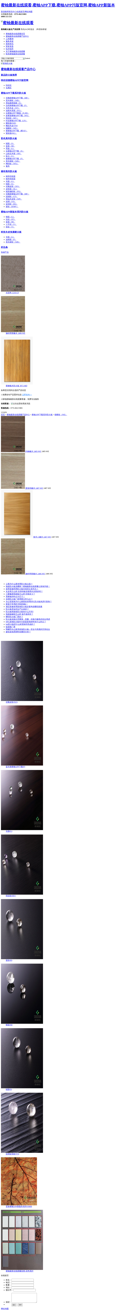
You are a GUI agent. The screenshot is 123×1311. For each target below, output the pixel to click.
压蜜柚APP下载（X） (15, 151)
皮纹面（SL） (12, 189)
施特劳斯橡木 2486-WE (15, 333)
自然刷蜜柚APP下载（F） (17, 105)
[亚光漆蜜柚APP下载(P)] (22, 765)
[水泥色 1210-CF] (13, 291)
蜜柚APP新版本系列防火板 (14, 211)
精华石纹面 (10, 176)
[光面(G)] (22, 829)
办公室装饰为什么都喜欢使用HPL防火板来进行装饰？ (29, 602)
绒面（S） (10, 143)
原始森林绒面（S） (14, 103)
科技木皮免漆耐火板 (11, 232)
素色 (8, 166)
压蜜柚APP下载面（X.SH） (17, 113)
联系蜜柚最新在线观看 (15, 54)
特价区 (9, 85)
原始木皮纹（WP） (14, 199)
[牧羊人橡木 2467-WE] (17, 537)
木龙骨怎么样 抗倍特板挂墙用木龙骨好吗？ (24, 591)
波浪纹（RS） (12, 204)
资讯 (3, 579)
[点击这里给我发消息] (20, 404)
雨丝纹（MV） (12, 118)
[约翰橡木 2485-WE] (13, 451)
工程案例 (9, 39)
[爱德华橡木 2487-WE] (13, 488)
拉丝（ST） (11, 219)
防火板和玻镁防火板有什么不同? (20, 612)
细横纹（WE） (12, 128)
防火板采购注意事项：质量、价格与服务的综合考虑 (28, 619)
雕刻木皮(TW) (12, 126)
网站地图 (28, 12)
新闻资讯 (9, 44)
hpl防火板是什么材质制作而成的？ (20, 624)
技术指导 (9, 49)
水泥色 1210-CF (12, 293)
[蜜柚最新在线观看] (17, 23)
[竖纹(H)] (22, 958)
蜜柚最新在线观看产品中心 (17, 36)
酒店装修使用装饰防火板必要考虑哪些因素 (24, 607)
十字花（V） (11, 224)
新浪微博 (5, 12)
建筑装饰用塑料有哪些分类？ (18, 632)
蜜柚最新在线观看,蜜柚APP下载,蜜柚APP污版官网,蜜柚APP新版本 (58, 5)
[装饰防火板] (6, 63)
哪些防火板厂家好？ (14, 617)
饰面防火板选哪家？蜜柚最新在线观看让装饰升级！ (28, 586)
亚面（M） (10, 146)
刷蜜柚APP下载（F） (15, 159)
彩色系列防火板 (9, 138)
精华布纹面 (10, 179)
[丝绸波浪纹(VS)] (22, 1152)
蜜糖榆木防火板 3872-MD (16, 386)
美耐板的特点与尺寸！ (15, 596)
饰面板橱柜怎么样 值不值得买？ (19, 614)
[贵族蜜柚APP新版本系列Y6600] (19, 1205)
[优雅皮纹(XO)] (22, 700)
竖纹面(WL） (11, 133)
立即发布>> (27, 395)
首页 (3, 415)
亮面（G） (10, 148)
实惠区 (9, 88)
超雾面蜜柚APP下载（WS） (18, 116)
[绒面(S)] (22, 1088)
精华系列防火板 (9, 171)
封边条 (4, 247)
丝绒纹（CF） (12, 196)
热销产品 (5, 252)
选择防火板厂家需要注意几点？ (19, 599)
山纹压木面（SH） (14, 154)
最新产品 (5, 637)
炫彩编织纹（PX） (14, 191)
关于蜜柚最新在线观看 (15, 51)
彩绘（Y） (10, 227)
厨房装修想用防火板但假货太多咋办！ (22, 589)
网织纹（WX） (12, 164)
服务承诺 (9, 41)
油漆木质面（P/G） (14, 111)
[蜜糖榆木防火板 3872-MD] (17, 384)
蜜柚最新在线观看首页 (15, 34)
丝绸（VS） (11, 201)
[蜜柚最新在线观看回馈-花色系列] (22, 1269)
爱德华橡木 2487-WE (34, 488)
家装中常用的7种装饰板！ (17, 604)
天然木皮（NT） (13, 108)
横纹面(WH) (11, 123)
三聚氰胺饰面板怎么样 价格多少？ (20, 594)
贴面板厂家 (10, 627)
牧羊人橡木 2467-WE (42, 537)
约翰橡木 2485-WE (33, 451)
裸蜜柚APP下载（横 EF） (17, 131)
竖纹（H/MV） (12, 207)
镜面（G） (10, 217)
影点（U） (10, 156)
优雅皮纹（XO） (13, 186)
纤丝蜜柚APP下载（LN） (16, 121)
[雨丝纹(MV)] (22, 894)
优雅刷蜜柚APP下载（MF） (17, 98)
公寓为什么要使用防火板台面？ (19, 584)
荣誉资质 (9, 46)
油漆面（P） (11, 239)
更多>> (119, 579)
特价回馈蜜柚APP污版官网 (14, 80)
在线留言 (20, 12)
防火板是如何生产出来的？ (17, 609)
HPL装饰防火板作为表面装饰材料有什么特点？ (26, 622)
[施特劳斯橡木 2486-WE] (13, 331)
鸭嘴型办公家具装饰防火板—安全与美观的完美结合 (28, 629)
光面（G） (10, 181)
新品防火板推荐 (9, 75)
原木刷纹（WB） (13, 100)
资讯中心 (12, 12)
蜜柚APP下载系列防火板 (13, 93)
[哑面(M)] (22, 1023)
